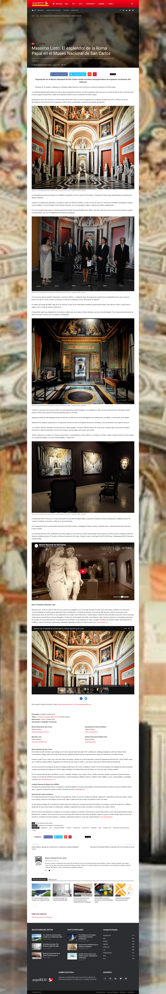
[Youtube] (132, 10)
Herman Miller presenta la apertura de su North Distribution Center (104, 900)
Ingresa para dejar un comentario (42, 917)
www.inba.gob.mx (90, 742)
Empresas (106, 947)
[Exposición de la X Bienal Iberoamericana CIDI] (124, 890)
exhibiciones (76, 827)
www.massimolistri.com (100, 622)
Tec (104, 950)
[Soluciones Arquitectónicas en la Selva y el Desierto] (72, 947)
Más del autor (53, 879)
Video (111, 4)
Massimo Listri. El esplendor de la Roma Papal (51, 825)
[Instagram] (123, 10)
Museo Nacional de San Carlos (42, 65)
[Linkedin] (126, 10)
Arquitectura (38, 43)
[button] (132, 4)
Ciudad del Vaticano (59, 827)
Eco (104, 958)
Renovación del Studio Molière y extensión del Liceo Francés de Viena (112, 847)
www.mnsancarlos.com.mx (66, 704)
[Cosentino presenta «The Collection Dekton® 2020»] (62, 890)
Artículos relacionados (39, 879)
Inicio (33, 16)
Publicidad (123, 992)
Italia (100, 827)
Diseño (105, 941)
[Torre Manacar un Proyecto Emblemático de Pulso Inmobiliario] (72, 937)
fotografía (94, 827)
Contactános (130, 992)
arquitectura (44, 827)
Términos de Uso (100, 992)
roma (34, 830)
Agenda (101, 4)
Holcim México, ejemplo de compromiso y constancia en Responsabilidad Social (55, 848)
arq (66, 4)
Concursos (90, 4)
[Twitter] (129, 10)
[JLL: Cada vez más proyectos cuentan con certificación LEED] (41, 890)
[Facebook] (120, 10)
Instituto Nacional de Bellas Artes (48, 717)
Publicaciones (107, 953)
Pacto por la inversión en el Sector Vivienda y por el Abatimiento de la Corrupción (82, 900)
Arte (41, 16)
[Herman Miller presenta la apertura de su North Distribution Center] (104, 890)
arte (50, 827)
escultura (68, 827)
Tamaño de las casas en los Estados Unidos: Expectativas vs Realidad (88, 956)
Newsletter (74, 10)
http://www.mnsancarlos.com (52, 860)
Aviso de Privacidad (112, 992)
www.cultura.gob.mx (91, 732)
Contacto (66, 10)
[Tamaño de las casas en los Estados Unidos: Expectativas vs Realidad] (72, 956)
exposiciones (85, 827)
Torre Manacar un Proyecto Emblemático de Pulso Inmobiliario (87, 937)
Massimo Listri (107, 827)
